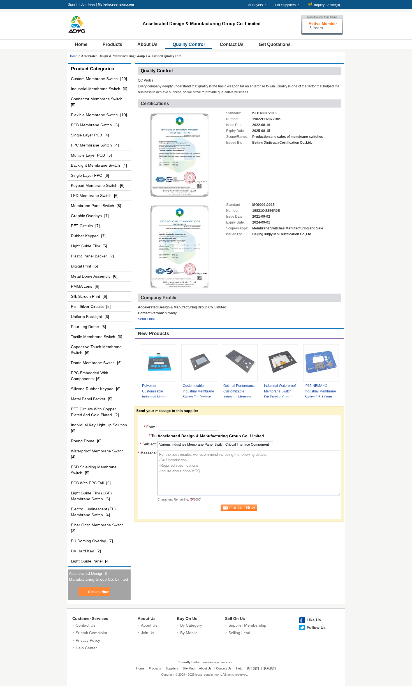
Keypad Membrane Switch (95, 185)
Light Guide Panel (87, 561)
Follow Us (316, 627)
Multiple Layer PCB (88, 155)
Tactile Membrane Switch (93, 336)
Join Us (147, 633)
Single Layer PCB (87, 135)
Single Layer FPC (87, 175)
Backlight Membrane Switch (96, 165)
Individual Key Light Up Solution (99, 425)
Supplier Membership (247, 625)
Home (81, 44)
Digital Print (81, 266)
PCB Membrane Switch (92, 125)
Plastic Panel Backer (89, 256)
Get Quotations (275, 44)
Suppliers (172, 668)
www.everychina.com (217, 662)
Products (112, 44)
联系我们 (269, 668)
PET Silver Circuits (88, 306)
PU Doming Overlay (89, 541)
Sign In (73, 4)
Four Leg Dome (85, 326)
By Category (191, 625)
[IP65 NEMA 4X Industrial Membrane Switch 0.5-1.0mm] (321, 363)
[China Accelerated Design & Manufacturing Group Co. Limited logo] (76, 33)
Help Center (86, 648)
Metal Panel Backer (89, 399)
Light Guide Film (86, 246)
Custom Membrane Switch (95, 78)
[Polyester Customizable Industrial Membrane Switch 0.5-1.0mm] (158, 363)
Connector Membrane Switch (96, 99)
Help (239, 668)
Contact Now (98, 592)
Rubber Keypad (85, 236)
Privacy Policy (88, 640)
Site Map (189, 668)
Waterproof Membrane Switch (97, 451)
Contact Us (232, 44)
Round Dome (83, 441)
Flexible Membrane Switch (95, 115)
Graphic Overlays (87, 215)
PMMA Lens (82, 286)
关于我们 (253, 668)
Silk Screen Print (86, 296)
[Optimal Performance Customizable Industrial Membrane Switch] (239, 363)
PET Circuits (82, 226)
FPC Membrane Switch (92, 145)
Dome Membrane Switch (93, 363)
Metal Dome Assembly (91, 276)
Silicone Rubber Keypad (93, 389)
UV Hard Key (83, 551)
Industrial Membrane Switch (96, 89)
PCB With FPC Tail (88, 483)
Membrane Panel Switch (93, 205)
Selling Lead (239, 633)
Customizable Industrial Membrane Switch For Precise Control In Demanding (198, 397)
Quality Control (189, 44)
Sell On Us (235, 618)
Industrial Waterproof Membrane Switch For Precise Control (280, 391)
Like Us (314, 620)
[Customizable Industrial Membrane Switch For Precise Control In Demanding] (199, 363)
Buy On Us (187, 618)
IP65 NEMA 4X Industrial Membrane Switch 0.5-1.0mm (320, 391)
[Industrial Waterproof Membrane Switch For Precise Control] (280, 363)
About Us (147, 44)
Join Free (88, 4)
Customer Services (90, 618)
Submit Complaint (91, 633)
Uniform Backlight (87, 316)
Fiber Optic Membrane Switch (97, 525)
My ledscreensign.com (116, 4)
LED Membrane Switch (92, 195)
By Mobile (189, 633)
